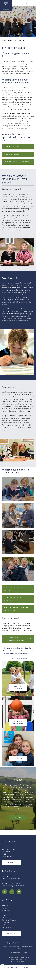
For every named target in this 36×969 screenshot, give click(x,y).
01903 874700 (7, 876)
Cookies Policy (24, 946)
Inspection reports (8, 913)
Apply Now (25, 967)
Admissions (5, 908)
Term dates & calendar (9, 920)
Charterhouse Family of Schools (18, 959)
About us (5, 906)
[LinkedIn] (19, 891)
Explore (18, 817)
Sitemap (5, 946)
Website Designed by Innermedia (18, 952)
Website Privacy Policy (14, 946)
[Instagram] (11, 891)
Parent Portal (6, 922)
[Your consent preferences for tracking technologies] (3, 966)
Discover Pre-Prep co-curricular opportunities (15, 639)
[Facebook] (4, 891)
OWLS (4, 925)
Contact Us (11, 933)
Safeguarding (6, 910)
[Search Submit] (27, 3)
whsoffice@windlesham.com (11, 879)
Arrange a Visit (12, 967)
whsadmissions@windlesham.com (13, 886)
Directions (11, 862)
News (4, 918)
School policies (7, 915)
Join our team (6, 927)
